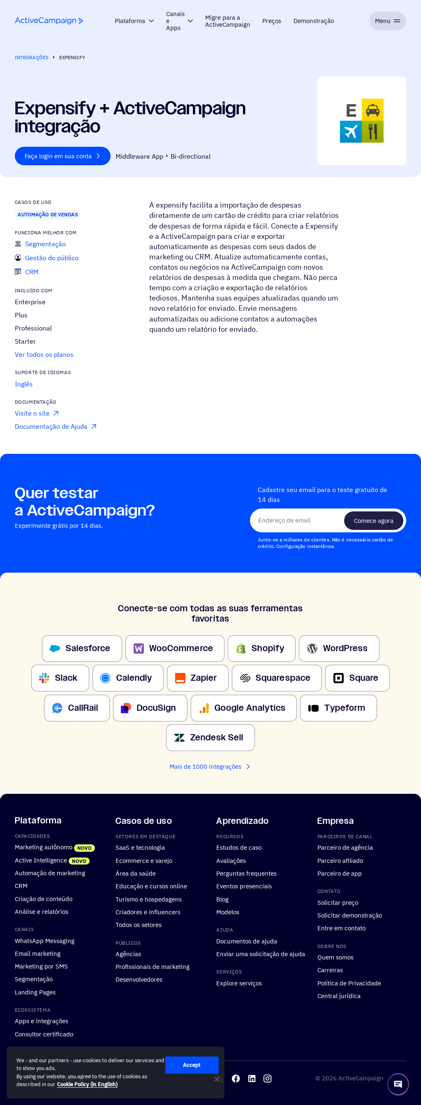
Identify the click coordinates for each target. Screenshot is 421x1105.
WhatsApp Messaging (44, 940)
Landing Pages (35, 991)
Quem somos (335, 957)
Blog (222, 899)
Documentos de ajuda (246, 940)
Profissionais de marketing (153, 966)
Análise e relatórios (41, 911)
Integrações (32, 57)
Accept (192, 1064)
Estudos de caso (238, 847)
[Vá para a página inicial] (49, 20)
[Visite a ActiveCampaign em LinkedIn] (252, 1078)
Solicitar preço (337, 902)
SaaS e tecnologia (140, 847)
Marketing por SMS (41, 966)
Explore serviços (239, 982)
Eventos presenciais (244, 886)
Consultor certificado (44, 1033)
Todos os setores (139, 924)
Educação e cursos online (151, 886)
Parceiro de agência (345, 847)
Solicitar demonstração (349, 915)
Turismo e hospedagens (149, 899)
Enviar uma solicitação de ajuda (260, 954)
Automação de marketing (50, 873)
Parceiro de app (339, 873)
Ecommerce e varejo (144, 860)
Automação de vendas (47, 214)
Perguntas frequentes (246, 873)
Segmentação (34, 979)
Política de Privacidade (349, 982)
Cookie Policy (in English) (87, 1084)
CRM (21, 885)
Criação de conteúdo (43, 898)
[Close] (217, 1079)
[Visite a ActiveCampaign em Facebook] (236, 1078)
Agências (128, 954)
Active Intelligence (41, 859)
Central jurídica (339, 996)
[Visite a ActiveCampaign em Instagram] (267, 1078)
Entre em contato (341, 928)
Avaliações (231, 860)
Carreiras (330, 970)
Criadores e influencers (148, 912)
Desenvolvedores (139, 979)
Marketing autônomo (43, 847)
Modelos (227, 912)
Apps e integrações (41, 1021)
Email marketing (37, 953)
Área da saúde (136, 873)
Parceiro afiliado (340, 860)
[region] (115, 1072)
